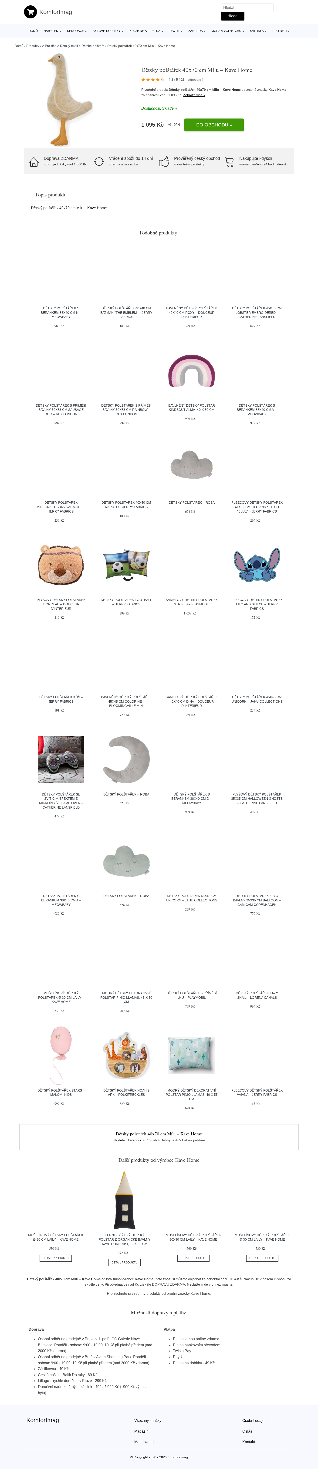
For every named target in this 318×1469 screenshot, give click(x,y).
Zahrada (195, 31)
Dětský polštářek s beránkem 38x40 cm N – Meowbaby (61, 312)
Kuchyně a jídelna (144, 31)
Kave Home (277, 89)
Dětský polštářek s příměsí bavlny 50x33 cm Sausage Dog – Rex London (61, 410)
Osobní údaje (253, 1421)
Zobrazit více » (194, 95)
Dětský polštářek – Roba (192, 502)
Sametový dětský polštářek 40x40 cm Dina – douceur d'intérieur (192, 701)
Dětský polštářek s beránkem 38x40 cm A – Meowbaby (61, 900)
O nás (247, 1431)
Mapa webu (144, 1442)
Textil (174, 31)
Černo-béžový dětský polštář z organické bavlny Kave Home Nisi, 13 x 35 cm (124, 1239)
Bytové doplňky (107, 31)
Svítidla (257, 31)
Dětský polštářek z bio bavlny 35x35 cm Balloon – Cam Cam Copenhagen (257, 900)
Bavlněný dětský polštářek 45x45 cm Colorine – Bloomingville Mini (126, 701)
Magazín (141, 1431)
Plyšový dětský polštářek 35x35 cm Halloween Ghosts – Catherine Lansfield (257, 798)
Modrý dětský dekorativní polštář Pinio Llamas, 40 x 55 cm (192, 1095)
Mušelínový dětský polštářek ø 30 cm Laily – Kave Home (61, 997)
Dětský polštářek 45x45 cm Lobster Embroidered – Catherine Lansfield (257, 312)
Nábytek (51, 31)
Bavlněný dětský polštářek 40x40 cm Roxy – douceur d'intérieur (191, 312)
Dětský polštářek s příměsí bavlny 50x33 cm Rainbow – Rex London (126, 410)
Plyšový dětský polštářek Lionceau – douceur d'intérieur (61, 604)
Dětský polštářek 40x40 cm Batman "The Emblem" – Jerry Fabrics (126, 312)
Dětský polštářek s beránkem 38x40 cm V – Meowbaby (257, 410)
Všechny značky (147, 1421)
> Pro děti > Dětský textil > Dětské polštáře (73, 46)
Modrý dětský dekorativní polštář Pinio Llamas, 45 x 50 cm (126, 997)
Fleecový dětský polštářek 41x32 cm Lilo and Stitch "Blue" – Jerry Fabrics (257, 507)
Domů (33, 31)
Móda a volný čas (226, 31)
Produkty (32, 46)
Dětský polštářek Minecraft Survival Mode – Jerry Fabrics (61, 507)
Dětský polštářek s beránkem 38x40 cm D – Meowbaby (191, 798)
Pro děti (279, 31)
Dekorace (75, 31)
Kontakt (248, 1442)
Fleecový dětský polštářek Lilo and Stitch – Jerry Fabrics (257, 604)
